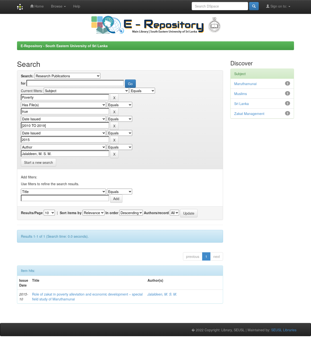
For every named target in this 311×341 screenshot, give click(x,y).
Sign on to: (278, 6)
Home (39, 6)
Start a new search (38, 162)
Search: (27, 75)
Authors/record (156, 212)
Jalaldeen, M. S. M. (162, 294)
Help (76, 6)
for (23, 83)
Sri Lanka (241, 103)
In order (111, 212)
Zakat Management (249, 113)
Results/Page (32, 212)
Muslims (240, 93)
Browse (57, 6)
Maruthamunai (245, 83)
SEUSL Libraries (283, 329)
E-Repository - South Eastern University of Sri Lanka (64, 45)
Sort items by (71, 212)
